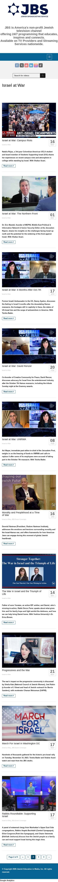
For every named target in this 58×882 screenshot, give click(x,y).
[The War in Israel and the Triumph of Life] (29, 571)
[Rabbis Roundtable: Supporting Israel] (29, 793)
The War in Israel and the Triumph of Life (21, 592)
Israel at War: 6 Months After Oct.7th (21, 290)
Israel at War (6, 144)
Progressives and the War (16, 670)
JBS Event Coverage (19, 519)
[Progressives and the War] (29, 650)
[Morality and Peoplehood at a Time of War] (29, 492)
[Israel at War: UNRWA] (29, 419)
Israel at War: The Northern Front (20, 213)
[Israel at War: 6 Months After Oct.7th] (29, 269)
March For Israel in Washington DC (21, 743)
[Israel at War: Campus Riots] (29, 120)
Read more (8, 166)
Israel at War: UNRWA (14, 439)
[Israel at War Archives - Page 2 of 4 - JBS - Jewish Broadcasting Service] (28, 56)
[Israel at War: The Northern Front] (29, 193)
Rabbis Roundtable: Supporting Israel (19, 815)
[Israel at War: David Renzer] (29, 345)
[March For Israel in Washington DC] (29, 723)
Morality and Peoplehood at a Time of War (21, 513)
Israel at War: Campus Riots (17, 140)
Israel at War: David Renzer (17, 366)
